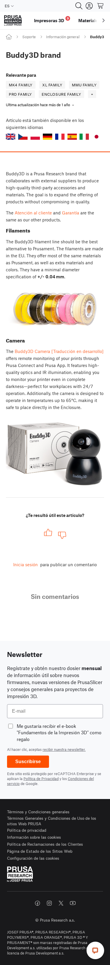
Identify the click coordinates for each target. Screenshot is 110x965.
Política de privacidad (26, 830)
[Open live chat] (95, 950)
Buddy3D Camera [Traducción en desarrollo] (59, 351)
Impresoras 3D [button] (51, 19)
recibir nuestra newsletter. (64, 749)
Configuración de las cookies (33, 858)
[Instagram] (49, 903)
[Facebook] (37, 903)
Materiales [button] (89, 20)
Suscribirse (28, 761)
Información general (62, 36)
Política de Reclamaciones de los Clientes (45, 844)
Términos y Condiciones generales (38, 811)
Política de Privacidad (41, 778)
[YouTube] (72, 903)
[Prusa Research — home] (13, 20)
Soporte (29, 36)
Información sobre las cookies (34, 837)
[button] (10, 137)
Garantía (70, 212)
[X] (61, 903)
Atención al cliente (33, 212)
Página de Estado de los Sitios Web (39, 851)
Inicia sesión (25, 564)
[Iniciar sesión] (89, 6)
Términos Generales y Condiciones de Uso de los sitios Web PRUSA (51, 821)
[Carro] (100, 6)
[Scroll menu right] (103, 20)
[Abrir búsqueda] (79, 6)
